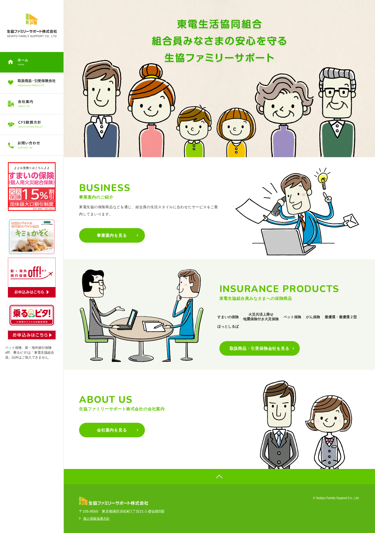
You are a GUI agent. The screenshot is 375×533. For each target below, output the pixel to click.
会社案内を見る (112, 430)
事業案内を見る (112, 235)
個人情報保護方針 (96, 518)
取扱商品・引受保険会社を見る (260, 348)
